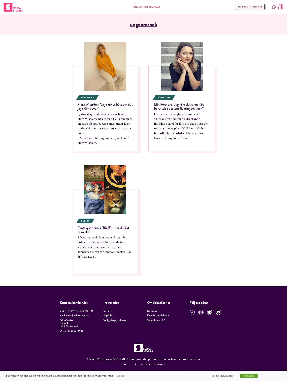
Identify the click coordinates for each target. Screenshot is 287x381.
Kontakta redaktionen (158, 315)
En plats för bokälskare (146, 7)
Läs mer (121, 376)
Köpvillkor (108, 315)
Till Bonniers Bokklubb (250, 6)
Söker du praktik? (156, 320)
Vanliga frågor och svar (114, 320)
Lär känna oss (153, 311)
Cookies (107, 311)
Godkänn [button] (249, 376)
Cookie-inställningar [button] (222, 376)
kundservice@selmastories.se (74, 315)
